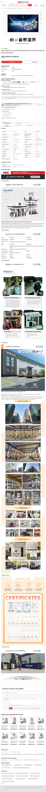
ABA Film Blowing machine (16, 754)
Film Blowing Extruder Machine (32, 778)
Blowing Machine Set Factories (7, 773)
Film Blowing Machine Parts (20, 778)
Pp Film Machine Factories (35, 773)
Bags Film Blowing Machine (35, 775)
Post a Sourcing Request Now (33, 708)
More (2, 783)
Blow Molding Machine (17, 765)
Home (2, 8)
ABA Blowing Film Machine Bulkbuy (8, 781)
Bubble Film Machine (38, 765)
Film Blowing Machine (27, 8)
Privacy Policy (40, 787)
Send (11, 708)
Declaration (34, 787)
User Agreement (29, 787)
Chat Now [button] (35, 62)
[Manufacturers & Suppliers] (23, 2)
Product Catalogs (17, 751)
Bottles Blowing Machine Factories (8, 775)
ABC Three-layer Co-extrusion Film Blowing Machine (32, 754)
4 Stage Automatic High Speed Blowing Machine (21, 767)
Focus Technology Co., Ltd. (16, 787)
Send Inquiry (11, 61)
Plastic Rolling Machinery (28, 765)
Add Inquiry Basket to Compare (23, 43)
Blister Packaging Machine (6, 765)
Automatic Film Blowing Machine (22, 775)
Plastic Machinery (20, 8)
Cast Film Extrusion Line (6, 767)
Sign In (3, 118)
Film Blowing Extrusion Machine (7, 778)
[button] (41, 125)
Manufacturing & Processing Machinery (10, 8)
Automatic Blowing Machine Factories (21, 773)
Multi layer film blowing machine (6, 754)
